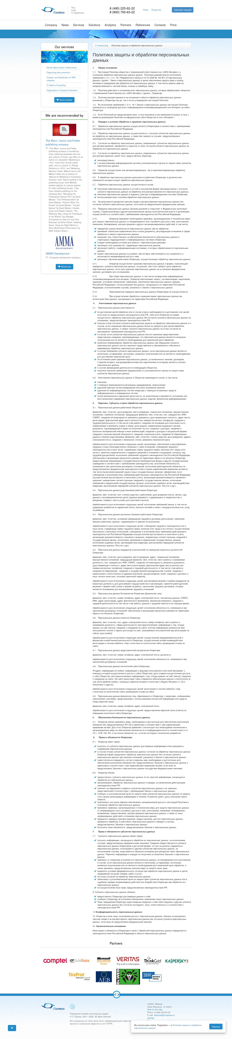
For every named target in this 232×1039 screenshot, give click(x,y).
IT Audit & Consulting (56, 85)
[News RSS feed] (72, 1006)
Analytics (110, 25)
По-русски (156, 9)
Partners (125, 25)
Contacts (160, 25)
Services (78, 25)
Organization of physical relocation (62, 90)
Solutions (94, 25)
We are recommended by (64, 115)
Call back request (182, 9)
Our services (64, 46)
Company (51, 25)
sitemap (150, 1018)
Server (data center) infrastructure (62, 67)
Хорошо (216, 1026)
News (65, 25)
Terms (145, 9)
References (143, 25)
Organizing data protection (58, 72)
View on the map (154, 1009)
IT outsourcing (101, 45)
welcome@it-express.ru (164, 1015)
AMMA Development (58, 253)
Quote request (65, 99)
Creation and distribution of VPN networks (61, 79)
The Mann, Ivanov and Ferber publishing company (63, 142)
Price (173, 25)
